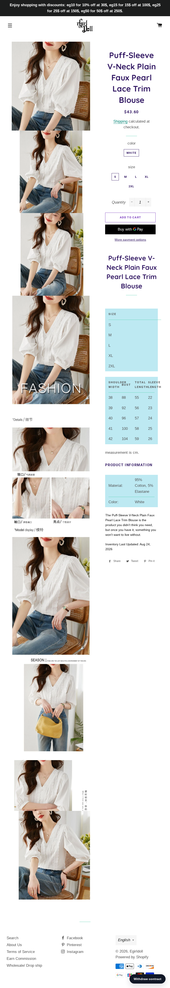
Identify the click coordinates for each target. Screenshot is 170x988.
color (132, 143)
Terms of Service (21, 952)
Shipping (120, 121)
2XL (131, 186)
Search (12, 938)
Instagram (74, 952)
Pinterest (74, 945)
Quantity (119, 202)
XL (147, 176)
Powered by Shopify (132, 957)
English (124, 940)
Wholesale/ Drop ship (24, 965)
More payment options (130, 239)
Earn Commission (21, 959)
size (131, 167)
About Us (14, 945)
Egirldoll (136, 951)
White (131, 153)
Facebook (74, 938)
